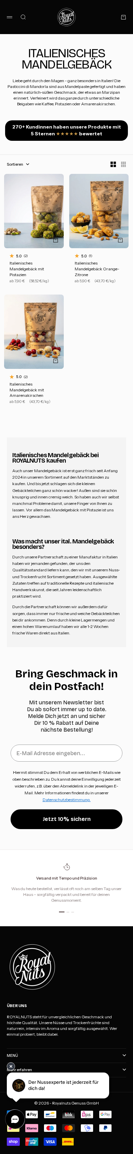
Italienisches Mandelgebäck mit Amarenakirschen (27, 390)
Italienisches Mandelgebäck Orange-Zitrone (97, 269)
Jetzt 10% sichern (67, 819)
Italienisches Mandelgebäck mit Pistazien (27, 269)
